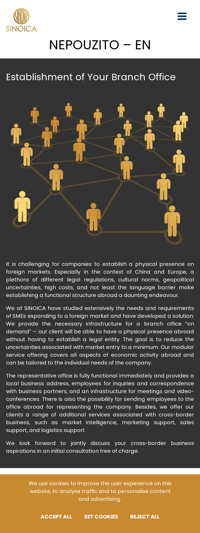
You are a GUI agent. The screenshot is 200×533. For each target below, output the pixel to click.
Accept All (56, 516)
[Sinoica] (21, 29)
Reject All (145, 516)
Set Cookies (101, 516)
